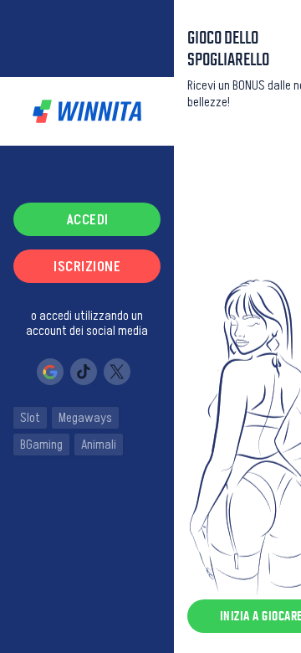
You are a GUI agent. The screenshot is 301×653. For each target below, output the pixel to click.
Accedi (87, 219)
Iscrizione (87, 266)
